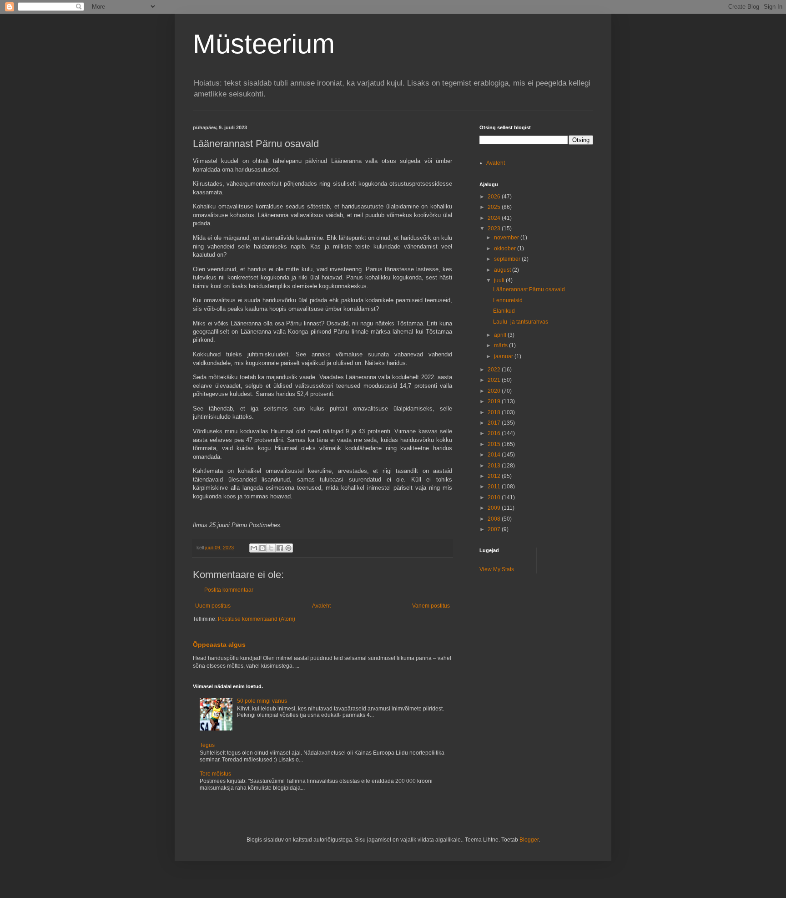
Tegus (207, 745)
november (507, 237)
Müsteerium (264, 44)
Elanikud (504, 311)
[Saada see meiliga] (253, 548)
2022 (495, 369)
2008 (495, 519)
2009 (495, 508)
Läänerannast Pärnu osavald (529, 289)
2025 (495, 207)
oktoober (505, 248)
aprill (501, 335)
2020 (495, 391)
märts (501, 345)
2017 (495, 423)
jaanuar (504, 356)
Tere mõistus (215, 774)
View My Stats (496, 569)
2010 (495, 497)
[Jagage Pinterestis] (288, 548)
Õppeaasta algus (219, 644)
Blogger (529, 840)
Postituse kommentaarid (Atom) (256, 619)
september (508, 259)
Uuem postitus (213, 606)
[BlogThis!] (262, 548)
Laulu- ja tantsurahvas (520, 322)
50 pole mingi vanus (262, 701)
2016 (495, 433)
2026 (495, 196)
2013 (495, 465)
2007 (495, 529)
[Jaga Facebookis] (279, 548)
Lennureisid (508, 300)
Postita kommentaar (228, 590)
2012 (495, 476)
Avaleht (321, 606)
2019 (495, 401)
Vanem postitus (431, 606)
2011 (495, 486)
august (503, 270)
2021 (495, 380)
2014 (495, 455)
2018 (495, 412)
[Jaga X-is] (271, 548)
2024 (495, 218)
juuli (500, 280)
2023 (495, 228)
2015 (495, 444)
